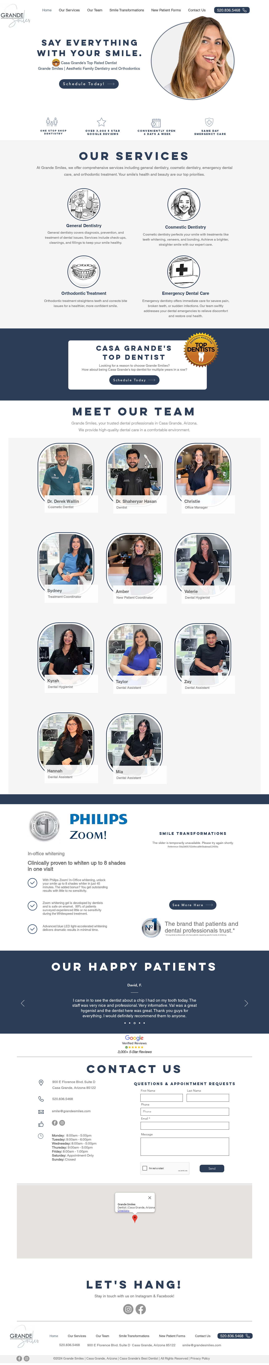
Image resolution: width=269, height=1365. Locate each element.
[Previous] (22, 1003)
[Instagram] (62, 1123)
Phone (145, 1104)
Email (144, 1118)
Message (147, 1134)
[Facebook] (55, 1123)
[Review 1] (125, 1023)
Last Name (194, 1090)
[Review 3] (134, 1023)
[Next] (246, 1003)
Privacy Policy (200, 1358)
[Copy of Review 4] (144, 1023)
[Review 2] (129, 1023)
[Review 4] (139, 1023)
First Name (148, 1090)
